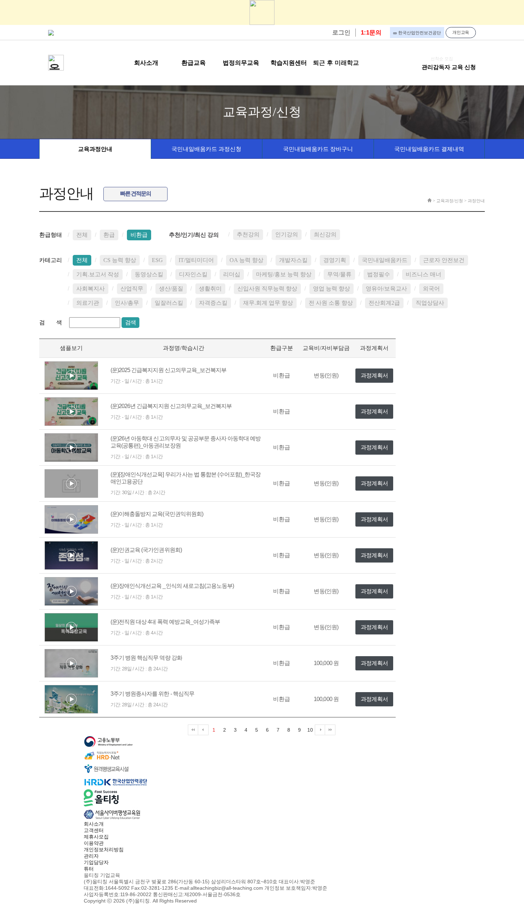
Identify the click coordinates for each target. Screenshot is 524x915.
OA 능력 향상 (246, 260)
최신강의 (325, 234)
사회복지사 (90, 289)
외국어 (431, 289)
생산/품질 (171, 289)
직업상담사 (430, 303)
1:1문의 (371, 32)
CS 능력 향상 (119, 260)
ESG (157, 260)
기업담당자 (96, 862)
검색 (130, 322)
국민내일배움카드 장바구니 (318, 149)
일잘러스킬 (169, 303)
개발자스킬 (293, 260)
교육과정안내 (95, 149)
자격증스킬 (213, 303)
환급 (109, 235)
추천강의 (248, 234)
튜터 (89, 869)
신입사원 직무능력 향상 (267, 289)
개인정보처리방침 (104, 849)
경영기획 (334, 260)
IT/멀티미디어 (196, 260)
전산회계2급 (384, 303)
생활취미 (210, 289)
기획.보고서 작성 (97, 274)
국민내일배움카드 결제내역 (429, 149)
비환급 (139, 235)
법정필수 (378, 274)
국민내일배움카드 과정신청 (206, 149)
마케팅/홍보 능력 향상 (284, 274)
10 (310, 730)
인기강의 (286, 234)
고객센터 (94, 830)
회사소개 (94, 824)
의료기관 (87, 303)
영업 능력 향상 (331, 289)
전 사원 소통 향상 (331, 303)
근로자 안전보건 (443, 260)
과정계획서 (374, 375)
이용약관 (94, 843)
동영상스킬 (149, 274)
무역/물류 (339, 274)
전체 (82, 235)
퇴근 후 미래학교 (336, 62)
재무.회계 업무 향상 (268, 303)
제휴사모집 (96, 837)
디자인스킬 (193, 274)
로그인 (341, 32)
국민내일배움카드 (384, 260)
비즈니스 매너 (423, 274)
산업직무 (131, 289)
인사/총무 (127, 303)
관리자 (91, 856)
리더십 (231, 274)
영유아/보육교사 (386, 289)
